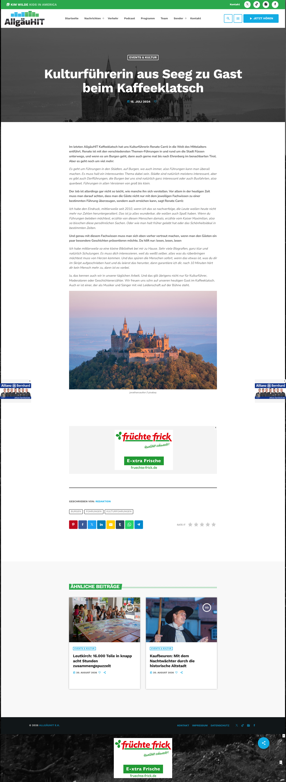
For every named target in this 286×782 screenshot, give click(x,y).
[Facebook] (275, 4)
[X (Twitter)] (247, 4)
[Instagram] (266, 4)
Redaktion (103, 501)
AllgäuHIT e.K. (49, 725)
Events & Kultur (143, 57)
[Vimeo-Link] (24, 18)
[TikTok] (256, 4)
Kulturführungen (119, 511)
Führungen (94, 511)
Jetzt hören (261, 18)
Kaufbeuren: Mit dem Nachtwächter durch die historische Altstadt (172, 661)
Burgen (76, 511)
